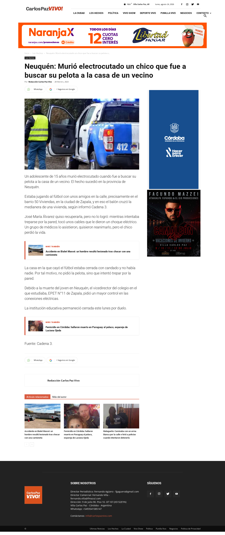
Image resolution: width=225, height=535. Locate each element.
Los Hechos (96, 13)
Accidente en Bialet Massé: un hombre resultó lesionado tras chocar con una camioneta (88, 253)
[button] (205, 16)
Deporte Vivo (148, 13)
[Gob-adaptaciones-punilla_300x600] (173, 188)
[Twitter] (192, 4)
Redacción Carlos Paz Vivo (40, 81)
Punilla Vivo (168, 13)
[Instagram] (187, 4)
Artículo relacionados (37, 397)
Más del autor (59, 397)
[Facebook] (181, 4)
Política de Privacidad (190, 528)
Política (113, 13)
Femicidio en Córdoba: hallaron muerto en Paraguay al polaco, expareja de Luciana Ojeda (87, 329)
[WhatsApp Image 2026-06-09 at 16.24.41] (173, 255)
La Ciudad (79, 13)
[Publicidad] (112, 35)
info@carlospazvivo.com (98, 515)
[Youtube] (198, 4)
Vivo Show (129, 13)
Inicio (27, 53)
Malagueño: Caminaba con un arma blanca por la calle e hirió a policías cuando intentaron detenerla (119, 434)
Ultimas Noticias (97, 528)
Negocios (186, 13)
